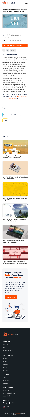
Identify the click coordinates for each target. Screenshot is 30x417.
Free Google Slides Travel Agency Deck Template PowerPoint (13, 156)
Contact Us (5, 390)
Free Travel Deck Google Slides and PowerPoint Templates (14, 220)
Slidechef (17, 413)
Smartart (5, 370)
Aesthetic (5, 364)
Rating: (4, 40)
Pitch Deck (5, 380)
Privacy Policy (6, 396)
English (7, 407)
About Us (5, 344)
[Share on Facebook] (3, 50)
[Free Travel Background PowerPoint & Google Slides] (15, 189)
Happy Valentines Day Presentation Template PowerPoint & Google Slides (14, 262)
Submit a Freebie (7, 350)
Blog (3, 347)
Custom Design (11, 297)
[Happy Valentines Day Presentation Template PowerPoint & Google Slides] (15, 253)
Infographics (6, 383)
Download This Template (14, 45)
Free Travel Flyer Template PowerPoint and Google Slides (15, 177)
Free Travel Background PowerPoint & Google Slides (14, 199)
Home (4, 377)
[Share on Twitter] (7, 50)
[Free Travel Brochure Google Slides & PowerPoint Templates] (15, 232)
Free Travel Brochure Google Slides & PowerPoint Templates (14, 241)
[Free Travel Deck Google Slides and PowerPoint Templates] (15, 210)
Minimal (4, 367)
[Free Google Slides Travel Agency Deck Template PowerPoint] (15, 147)
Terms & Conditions (8, 393)
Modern (4, 361)
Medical (4, 359)
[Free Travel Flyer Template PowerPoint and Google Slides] (15, 168)
